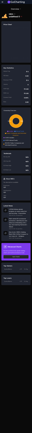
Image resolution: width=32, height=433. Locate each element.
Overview (15, 9)
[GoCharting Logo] (16, 2)
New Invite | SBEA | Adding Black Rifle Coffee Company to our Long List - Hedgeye (18, 234)
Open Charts (16, 256)
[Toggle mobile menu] (2, 2)
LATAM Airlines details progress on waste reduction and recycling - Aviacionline (18, 211)
